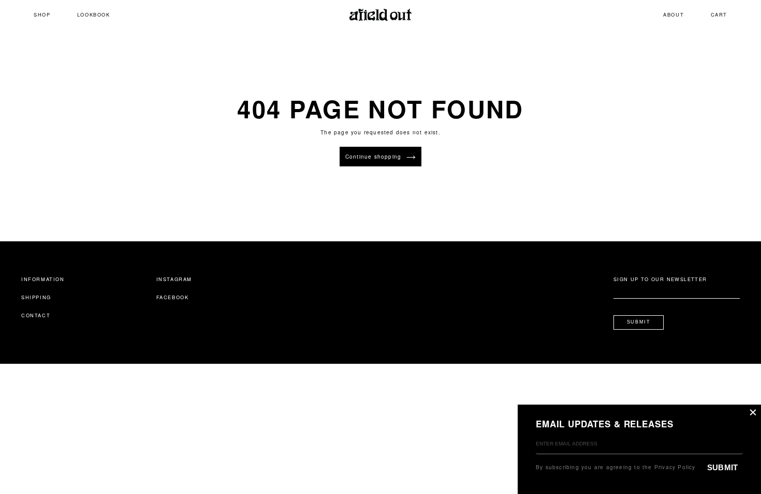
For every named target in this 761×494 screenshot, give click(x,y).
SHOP (42, 14)
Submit (639, 322)
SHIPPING (36, 297)
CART (719, 14)
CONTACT (35, 315)
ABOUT (673, 14)
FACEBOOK (172, 297)
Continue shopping (373, 156)
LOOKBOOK (93, 14)
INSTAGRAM (174, 279)
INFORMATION (43, 279)
